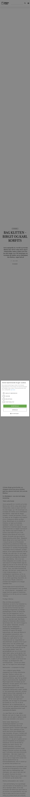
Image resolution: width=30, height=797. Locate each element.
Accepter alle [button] (15, 406)
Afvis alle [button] (15, 410)
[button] (15, 413)
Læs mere (13, 389)
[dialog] (15, 399)
